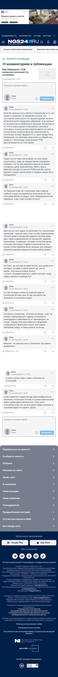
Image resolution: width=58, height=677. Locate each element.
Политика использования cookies (29, 624)
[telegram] (15, 556)
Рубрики (7, 463)
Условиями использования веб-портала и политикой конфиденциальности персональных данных (29, 614)
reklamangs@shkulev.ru (41, 598)
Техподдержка (11, 505)
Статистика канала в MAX (17, 519)
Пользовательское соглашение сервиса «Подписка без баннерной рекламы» (29, 632)
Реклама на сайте (12, 470)
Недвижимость (9, 36)
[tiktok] (43, 556)
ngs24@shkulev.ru (41, 585)
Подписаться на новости (16, 449)
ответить (9, 148)
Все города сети (11, 526)
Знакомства (25, 36)
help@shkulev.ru (35, 591)
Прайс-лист (9, 477)
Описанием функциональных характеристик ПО (29, 611)
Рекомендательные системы (29, 628)
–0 (53, 148)
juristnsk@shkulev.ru (29, 589)
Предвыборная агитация (16, 512)
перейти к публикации (18, 59)
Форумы (47, 36)
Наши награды (11, 491)
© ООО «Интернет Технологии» (29, 659)
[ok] (29, 556)
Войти (14, 98)
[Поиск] (42, 42)
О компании (9, 484)
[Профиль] (55, 42)
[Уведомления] (48, 42)
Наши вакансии (11, 498)
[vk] (22, 556)
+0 (45, 148)
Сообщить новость (13, 456)
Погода (37, 36)
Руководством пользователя (29, 609)
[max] (36, 556)
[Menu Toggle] (3, 42)
